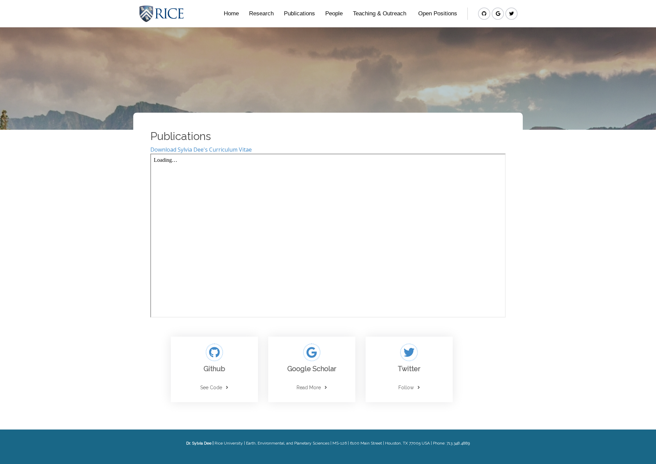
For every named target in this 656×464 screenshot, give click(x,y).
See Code (211, 387)
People (334, 13)
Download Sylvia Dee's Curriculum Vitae (201, 149)
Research (261, 13)
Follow (406, 387)
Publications (299, 13)
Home (231, 13)
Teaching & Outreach (379, 13)
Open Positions (437, 13)
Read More (309, 387)
